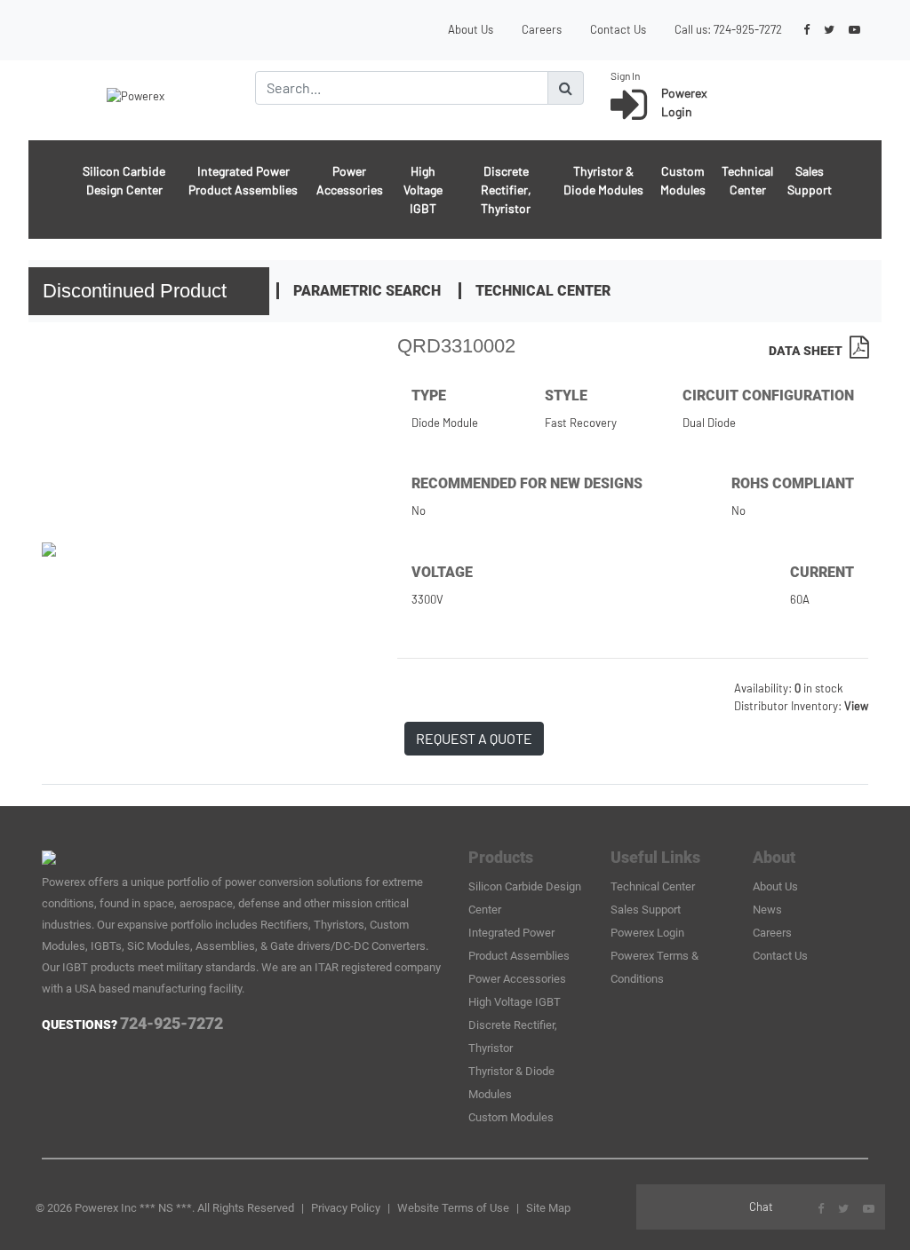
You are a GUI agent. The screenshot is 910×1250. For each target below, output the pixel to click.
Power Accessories (349, 180)
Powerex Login (647, 932)
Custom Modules (683, 180)
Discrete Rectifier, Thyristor (506, 189)
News (767, 909)
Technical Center (747, 180)
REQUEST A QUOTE (474, 738)
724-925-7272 (748, 29)
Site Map (548, 1207)
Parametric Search (367, 290)
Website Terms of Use (453, 1207)
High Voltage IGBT (423, 189)
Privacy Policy (345, 1207)
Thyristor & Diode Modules (603, 180)
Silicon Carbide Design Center (124, 180)
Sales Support (809, 180)
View (856, 706)
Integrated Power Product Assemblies (243, 180)
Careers (542, 29)
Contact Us (618, 29)
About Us (470, 29)
